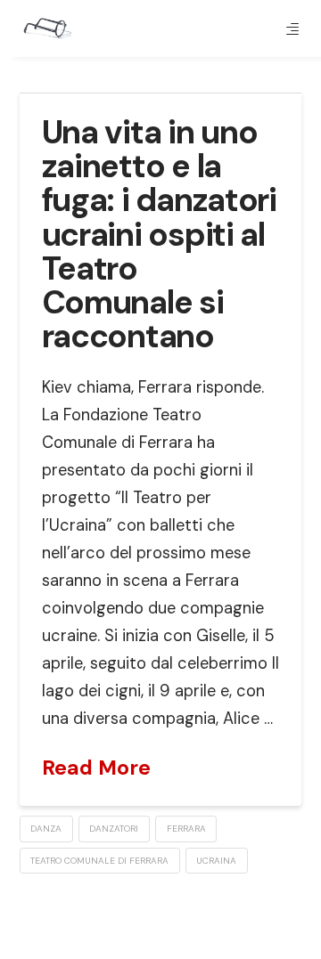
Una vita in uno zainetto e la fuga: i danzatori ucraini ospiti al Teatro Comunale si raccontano (159, 234)
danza (46, 828)
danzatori (113, 828)
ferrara (186, 828)
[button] (292, 28)
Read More (96, 767)
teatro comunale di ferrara (99, 860)
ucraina (216, 860)
